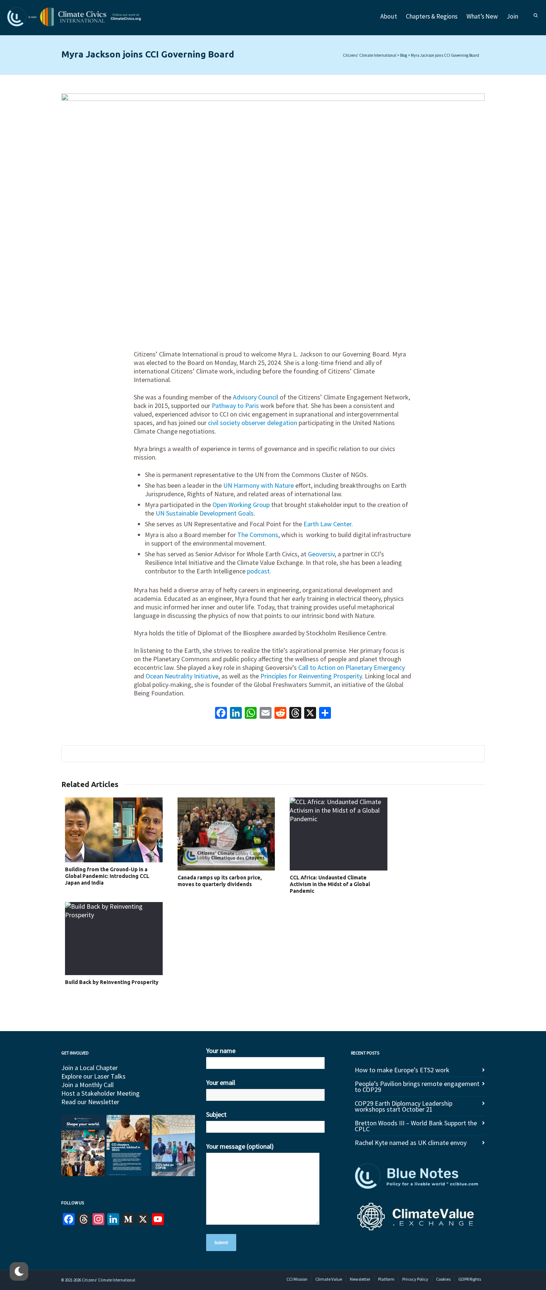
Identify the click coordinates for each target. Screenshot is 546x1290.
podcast (258, 571)
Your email (220, 1082)
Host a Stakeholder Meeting (100, 1093)
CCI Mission (297, 1279)
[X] (310, 714)
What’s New (482, 16)
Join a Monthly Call (87, 1084)
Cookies (443, 1279)
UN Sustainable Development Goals (205, 513)
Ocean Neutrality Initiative (182, 676)
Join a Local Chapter (89, 1067)
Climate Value (328, 1279)
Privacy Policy (415, 1279)
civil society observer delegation (252, 422)
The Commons (257, 534)
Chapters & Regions (432, 16)
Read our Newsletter (90, 1102)
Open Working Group (241, 504)
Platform (386, 1279)
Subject (216, 1114)
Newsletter (360, 1279)
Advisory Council (255, 397)
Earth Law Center (327, 524)
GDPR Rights (469, 1279)
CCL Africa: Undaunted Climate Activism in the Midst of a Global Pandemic (330, 884)
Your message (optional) (240, 1146)
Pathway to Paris (235, 405)
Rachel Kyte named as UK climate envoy (411, 1142)
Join (512, 16)
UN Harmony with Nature (258, 485)
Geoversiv (321, 554)
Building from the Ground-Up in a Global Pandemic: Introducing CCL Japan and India (107, 876)
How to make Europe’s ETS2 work (402, 1070)
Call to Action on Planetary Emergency (351, 667)
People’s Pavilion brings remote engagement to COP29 (417, 1086)
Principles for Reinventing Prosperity (311, 676)
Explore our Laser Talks (93, 1076)
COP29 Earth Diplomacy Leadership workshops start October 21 (403, 1106)
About (388, 16)
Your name (220, 1050)
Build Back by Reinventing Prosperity (112, 982)
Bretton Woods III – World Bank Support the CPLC (416, 1126)
